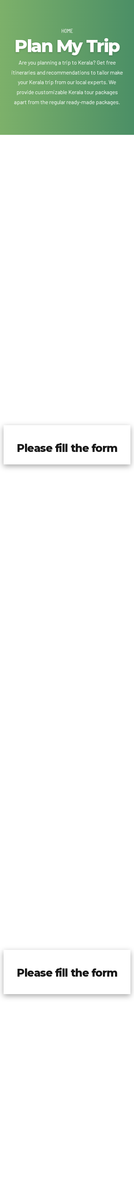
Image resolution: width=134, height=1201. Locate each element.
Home (67, 30)
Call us (67, 342)
